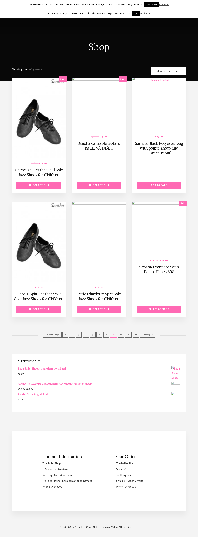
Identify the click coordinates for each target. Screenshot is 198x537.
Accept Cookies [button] (151, 5)
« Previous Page (52, 335)
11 (121, 335)
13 (136, 335)
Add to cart (159, 185)
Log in (135, 527)
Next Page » (148, 335)
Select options (39, 185)
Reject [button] (135, 14)
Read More (164, 4)
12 (128, 335)
